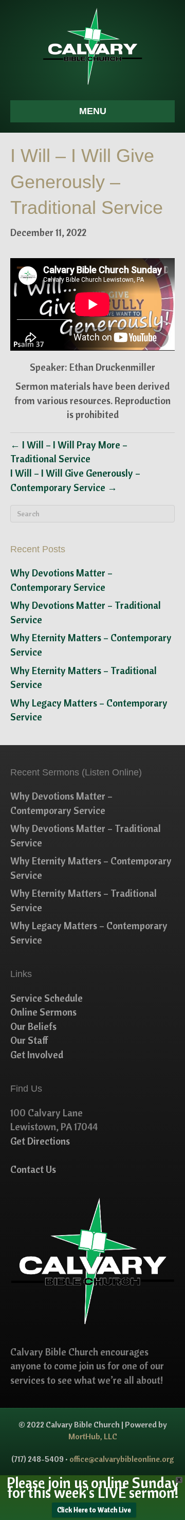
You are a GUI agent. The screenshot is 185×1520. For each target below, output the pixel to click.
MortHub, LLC (92, 1436)
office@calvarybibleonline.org (121, 1459)
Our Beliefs (33, 1026)
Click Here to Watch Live (94, 1510)
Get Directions (40, 1141)
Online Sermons (43, 1012)
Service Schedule (46, 998)
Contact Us (33, 1169)
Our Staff (29, 1040)
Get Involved (36, 1054)
